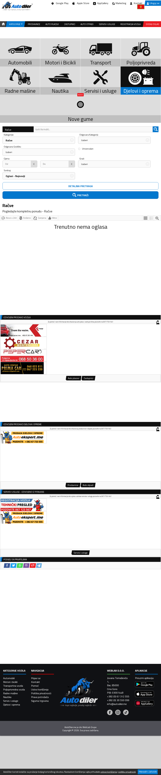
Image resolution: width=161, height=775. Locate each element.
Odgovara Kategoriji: (88, 134)
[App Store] (144, 694)
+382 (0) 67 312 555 (118, 696)
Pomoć (35, 686)
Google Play (62, 3)
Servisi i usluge (107, 24)
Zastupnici (69, 24)
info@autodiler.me (117, 704)
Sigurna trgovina (40, 701)
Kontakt (138, 3)
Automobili (9, 678)
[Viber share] (26, 565)
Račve (8, 130)
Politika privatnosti (41, 693)
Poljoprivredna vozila (14, 689)
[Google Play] (144, 684)
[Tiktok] (126, 713)
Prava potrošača (40, 697)
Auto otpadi (86, 24)
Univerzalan (87, 148)
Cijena (6, 158)
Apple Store (82, 3)
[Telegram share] (39, 565)
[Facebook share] (7, 565)
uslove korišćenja (108, 771)
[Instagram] (118, 713)
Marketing (121, 3)
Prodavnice (34, 24)
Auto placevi (52, 24)
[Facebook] (110, 713)
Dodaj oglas (152, 24)
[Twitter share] (13, 565)
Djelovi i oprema (11, 704)
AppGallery (102, 3)
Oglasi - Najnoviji (15, 176)
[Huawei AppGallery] (144, 703)
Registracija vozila (130, 24)
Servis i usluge (10, 701)
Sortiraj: (7, 170)
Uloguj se (154, 3)
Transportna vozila (13, 686)
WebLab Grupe (90, 727)
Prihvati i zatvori (148, 771)
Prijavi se (36, 678)
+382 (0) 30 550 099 (118, 700)
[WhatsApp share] (19, 565)
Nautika (7, 697)
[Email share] (32, 565)
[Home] (3, 24)
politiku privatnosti (127, 771)
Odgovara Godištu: (12, 146)
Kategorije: (9, 134)
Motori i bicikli (10, 682)
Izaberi (84, 140)
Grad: (81, 158)
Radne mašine (10, 693)
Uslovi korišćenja (39, 689)
